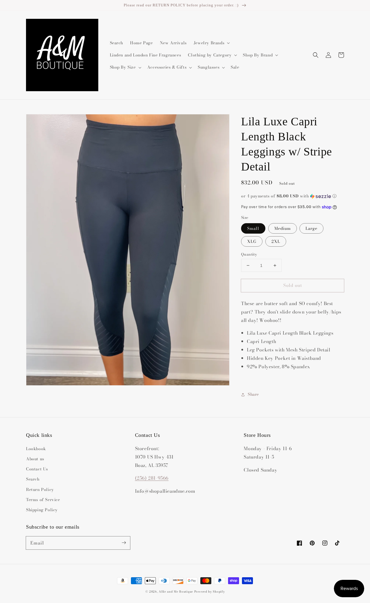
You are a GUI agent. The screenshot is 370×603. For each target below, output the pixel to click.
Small (253, 228)
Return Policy (40, 489)
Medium (282, 228)
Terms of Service (43, 499)
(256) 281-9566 (152, 477)
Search (33, 479)
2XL (275, 241)
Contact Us (37, 469)
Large (311, 228)
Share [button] (253, 394)
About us (35, 459)
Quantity (249, 254)
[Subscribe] (123, 542)
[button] (315, 55)
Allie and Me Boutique (176, 591)
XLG (251, 241)
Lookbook (36, 449)
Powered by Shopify (209, 591)
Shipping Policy (42, 510)
